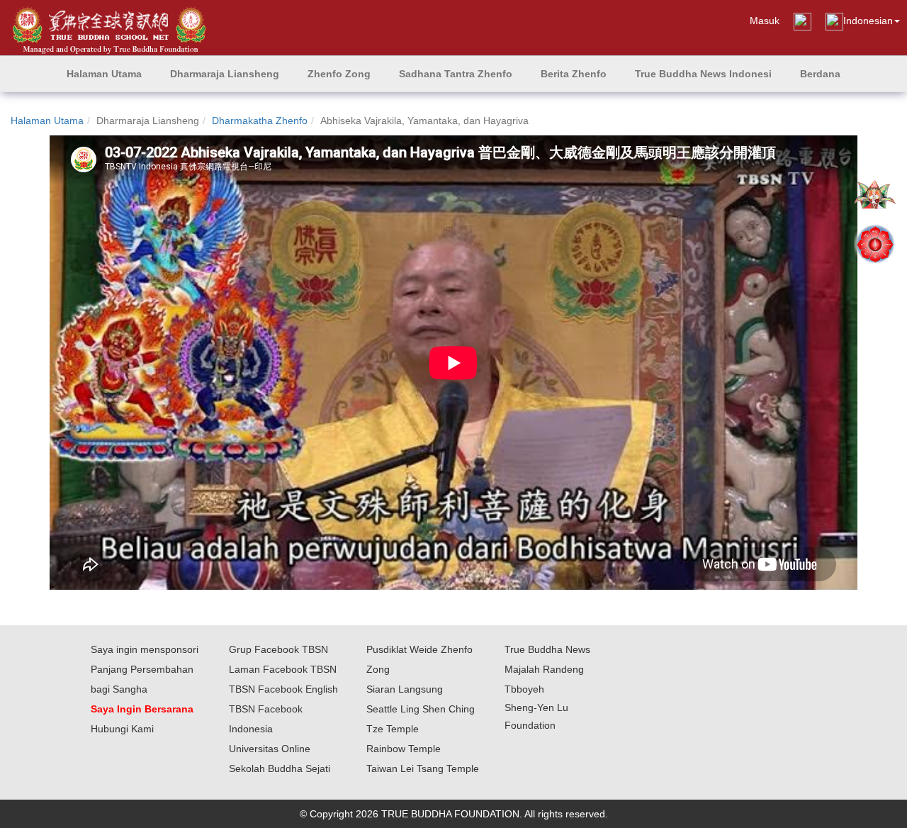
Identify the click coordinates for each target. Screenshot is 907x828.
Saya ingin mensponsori (144, 649)
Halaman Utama (47, 120)
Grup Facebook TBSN (278, 649)
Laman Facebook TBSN (283, 669)
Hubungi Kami (122, 728)
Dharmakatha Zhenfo (260, 120)
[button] (224, 73)
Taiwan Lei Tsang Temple (422, 768)
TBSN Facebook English (283, 689)
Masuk (764, 20)
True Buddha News (547, 649)
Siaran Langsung (404, 689)
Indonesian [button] (868, 20)
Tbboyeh (524, 689)
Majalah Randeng (544, 669)
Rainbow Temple (403, 748)
